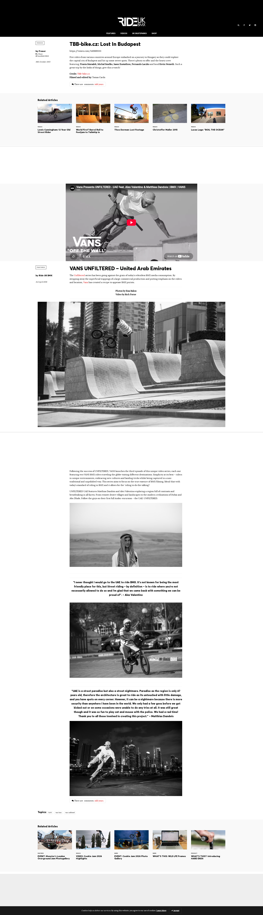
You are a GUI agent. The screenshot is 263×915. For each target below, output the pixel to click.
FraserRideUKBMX (43, 56)
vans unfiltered (70, 812)
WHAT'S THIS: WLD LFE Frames (170, 848)
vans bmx (58, 812)
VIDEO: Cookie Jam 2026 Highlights (93, 848)
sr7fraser (40, 54)
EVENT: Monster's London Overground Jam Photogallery (55, 848)
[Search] (238, 25)
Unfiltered (79, 275)
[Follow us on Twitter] (249, 25)
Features (110, 33)
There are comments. (89, 84)
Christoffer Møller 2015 (170, 122)
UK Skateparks (139, 33)
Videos (123, 33)
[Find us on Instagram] (255, 25)
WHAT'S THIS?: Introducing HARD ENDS (208, 848)
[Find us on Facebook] (244, 25)
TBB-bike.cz (83, 73)
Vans (85, 282)
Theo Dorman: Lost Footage (131, 122)
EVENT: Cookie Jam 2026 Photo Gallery (131, 848)
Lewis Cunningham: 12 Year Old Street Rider (55, 122)
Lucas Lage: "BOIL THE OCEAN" (208, 122)
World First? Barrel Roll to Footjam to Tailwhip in (93, 122)
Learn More (161, 911)
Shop (154, 33)
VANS (50, 812)
